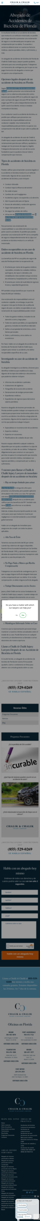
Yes (23, 615)
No (17, 615)
